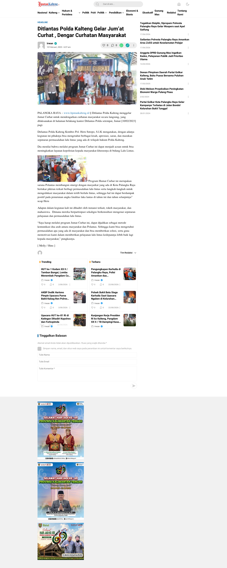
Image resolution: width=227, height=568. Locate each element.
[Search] (97, 4)
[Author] (41, 45)
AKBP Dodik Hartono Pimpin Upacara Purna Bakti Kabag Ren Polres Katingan (54, 295)
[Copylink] (127, 45)
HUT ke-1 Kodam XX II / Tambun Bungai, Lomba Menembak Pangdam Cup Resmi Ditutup (55, 272)
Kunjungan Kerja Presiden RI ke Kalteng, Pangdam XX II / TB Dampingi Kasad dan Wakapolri (105, 319)
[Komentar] (112, 45)
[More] (134, 45)
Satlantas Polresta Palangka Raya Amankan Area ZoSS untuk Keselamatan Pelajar (164, 41)
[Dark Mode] (187, 4)
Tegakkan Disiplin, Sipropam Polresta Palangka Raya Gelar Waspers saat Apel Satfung (162, 26)
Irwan (50, 43)
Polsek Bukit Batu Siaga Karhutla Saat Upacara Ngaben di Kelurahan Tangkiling (104, 295)
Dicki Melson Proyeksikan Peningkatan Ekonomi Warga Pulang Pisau (161, 90)
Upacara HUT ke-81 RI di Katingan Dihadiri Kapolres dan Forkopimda (56, 319)
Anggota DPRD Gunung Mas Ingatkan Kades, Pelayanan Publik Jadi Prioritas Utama (161, 56)
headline (43, 22)
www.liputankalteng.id (76, 113)
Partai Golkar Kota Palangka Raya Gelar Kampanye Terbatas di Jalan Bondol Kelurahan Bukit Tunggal (162, 105)
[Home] (179, 4)
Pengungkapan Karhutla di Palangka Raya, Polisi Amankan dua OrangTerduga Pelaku (106, 272)
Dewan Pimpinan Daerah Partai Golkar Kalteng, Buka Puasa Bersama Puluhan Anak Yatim (161, 75)
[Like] (104, 45)
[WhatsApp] (121, 45)
